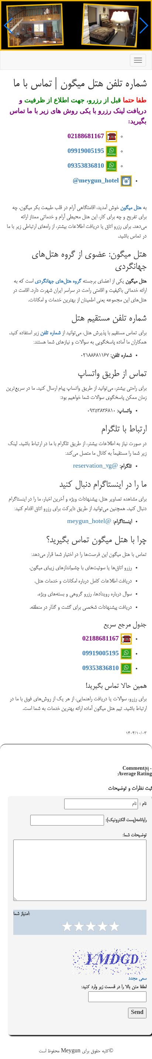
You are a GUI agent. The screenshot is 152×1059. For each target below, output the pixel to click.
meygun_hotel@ (97, 180)
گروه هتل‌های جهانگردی (58, 281)
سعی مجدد (137, 978)
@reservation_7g (95, 466)
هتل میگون (130, 208)
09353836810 (87, 165)
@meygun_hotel (89, 522)
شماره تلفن (50, 333)
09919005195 (87, 150)
